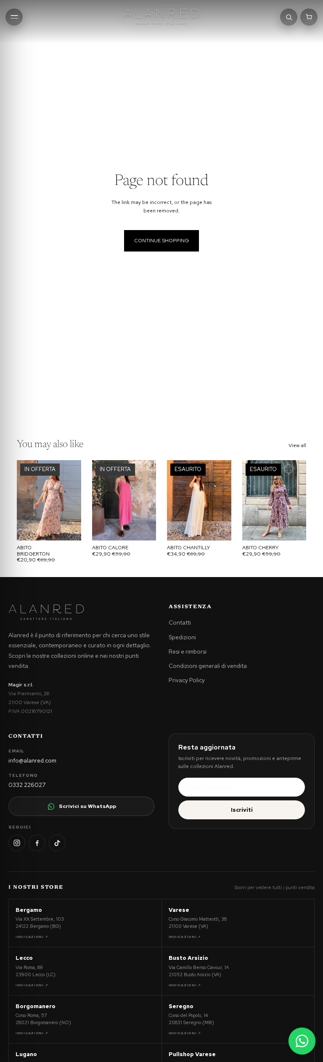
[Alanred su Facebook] (37, 842)
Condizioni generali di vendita (208, 666)
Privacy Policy (187, 680)
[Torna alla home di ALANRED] (161, 16)
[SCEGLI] (68, 527)
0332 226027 (26, 785)
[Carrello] (309, 17)
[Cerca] (289, 17)
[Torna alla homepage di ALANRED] (46, 612)
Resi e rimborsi (188, 651)
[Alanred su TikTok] (57, 842)
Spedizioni (182, 637)
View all (297, 445)
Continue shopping (161, 240)
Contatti (180, 622)
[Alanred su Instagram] (16, 842)
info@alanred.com (32, 760)
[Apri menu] (14, 17)
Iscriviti (242, 809)
